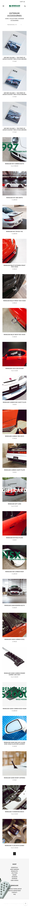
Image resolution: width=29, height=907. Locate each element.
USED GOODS (14, 880)
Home (7, 18)
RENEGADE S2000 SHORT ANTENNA (14, 778)
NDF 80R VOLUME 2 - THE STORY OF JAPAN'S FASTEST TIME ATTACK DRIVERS (14, 93)
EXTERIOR (14, 877)
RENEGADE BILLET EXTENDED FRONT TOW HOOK (14, 266)
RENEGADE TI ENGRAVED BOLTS (14, 812)
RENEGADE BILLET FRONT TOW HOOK (14, 301)
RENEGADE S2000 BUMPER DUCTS (14, 605)
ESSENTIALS (14, 867)
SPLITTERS (15, 873)
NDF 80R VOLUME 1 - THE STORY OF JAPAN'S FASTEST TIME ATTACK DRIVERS (14, 58)
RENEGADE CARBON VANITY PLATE (14, 470)
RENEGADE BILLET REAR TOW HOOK (14, 334)
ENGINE (14, 875)
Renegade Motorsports (19, 903)
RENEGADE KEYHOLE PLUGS (14, 538)
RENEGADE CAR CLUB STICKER (14, 368)
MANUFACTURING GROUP (14, 889)
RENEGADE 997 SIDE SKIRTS (14, 197)
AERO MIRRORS (14, 869)
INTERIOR (14, 878)
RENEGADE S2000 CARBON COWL (15, 639)
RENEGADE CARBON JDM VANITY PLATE (14, 402)
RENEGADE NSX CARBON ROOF (14, 571)
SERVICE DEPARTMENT (14, 890)
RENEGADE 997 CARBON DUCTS (14, 164)
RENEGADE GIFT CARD (14, 504)
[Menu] (3, 6)
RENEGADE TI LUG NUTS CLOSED (14, 845)
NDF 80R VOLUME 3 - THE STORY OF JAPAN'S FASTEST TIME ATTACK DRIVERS (14, 129)
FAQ (14, 894)
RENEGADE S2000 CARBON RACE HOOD (14, 708)
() (22, 1)
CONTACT (14, 892)
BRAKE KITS (14, 871)
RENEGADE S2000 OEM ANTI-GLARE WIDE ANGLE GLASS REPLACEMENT (14, 743)
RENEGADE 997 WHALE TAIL (14, 231)
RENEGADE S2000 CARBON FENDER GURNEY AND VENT (14, 674)
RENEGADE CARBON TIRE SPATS (14, 436)
